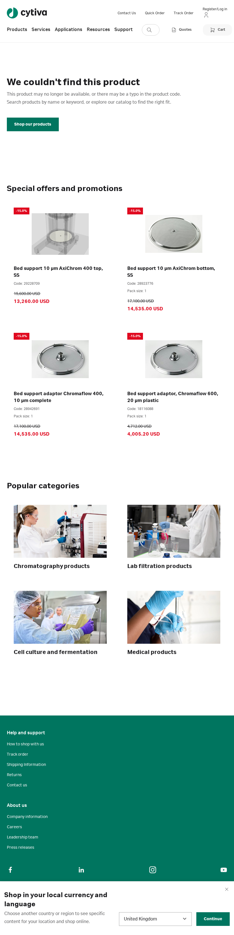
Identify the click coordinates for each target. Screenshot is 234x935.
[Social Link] (10, 869)
